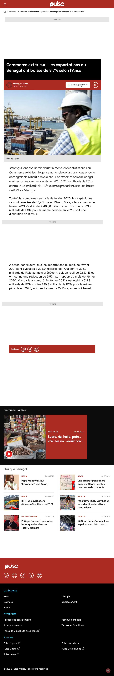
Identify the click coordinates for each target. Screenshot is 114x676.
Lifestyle (65, 596)
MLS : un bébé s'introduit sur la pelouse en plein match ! (93, 523)
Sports (81, 496)
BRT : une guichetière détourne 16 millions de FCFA (37, 502)
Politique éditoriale (71, 619)
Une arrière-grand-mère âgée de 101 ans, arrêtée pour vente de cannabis (91, 484)
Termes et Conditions (72, 625)
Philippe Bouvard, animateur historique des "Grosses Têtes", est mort (37, 524)
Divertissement (29, 516)
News (24, 476)
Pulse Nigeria (10, 643)
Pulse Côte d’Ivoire (71, 648)
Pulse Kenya (10, 654)
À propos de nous (13, 625)
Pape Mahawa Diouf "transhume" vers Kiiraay (35, 482)
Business (12, 12)
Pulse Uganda (68, 643)
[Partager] (95, 85)
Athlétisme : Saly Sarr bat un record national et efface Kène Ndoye (93, 504)
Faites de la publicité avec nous (20, 630)
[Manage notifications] (108, 670)
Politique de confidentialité (17, 619)
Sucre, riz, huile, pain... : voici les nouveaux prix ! (65, 439)
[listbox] (57, 462)
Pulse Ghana (10, 648)
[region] (57, 462)
